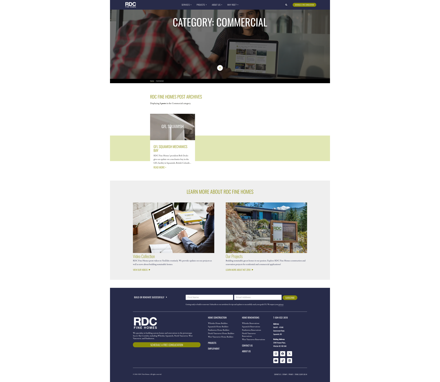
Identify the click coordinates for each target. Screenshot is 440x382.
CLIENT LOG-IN (303, 374)
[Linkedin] (289, 360)
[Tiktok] (282, 360)
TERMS (296, 374)
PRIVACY (291, 374)
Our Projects (234, 256)
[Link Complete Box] (172, 143)
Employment (213, 348)
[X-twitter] (289, 353)
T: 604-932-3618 (280, 317)
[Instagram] (275, 353)
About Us (246, 351)
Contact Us (247, 345)
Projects (212, 343)
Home (152, 81)
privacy (281, 304)
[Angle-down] (220, 68)
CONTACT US (277, 374)
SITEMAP (284, 374)
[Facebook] (282, 353)
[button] (286, 5)
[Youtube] (275, 360)
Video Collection (144, 256)
